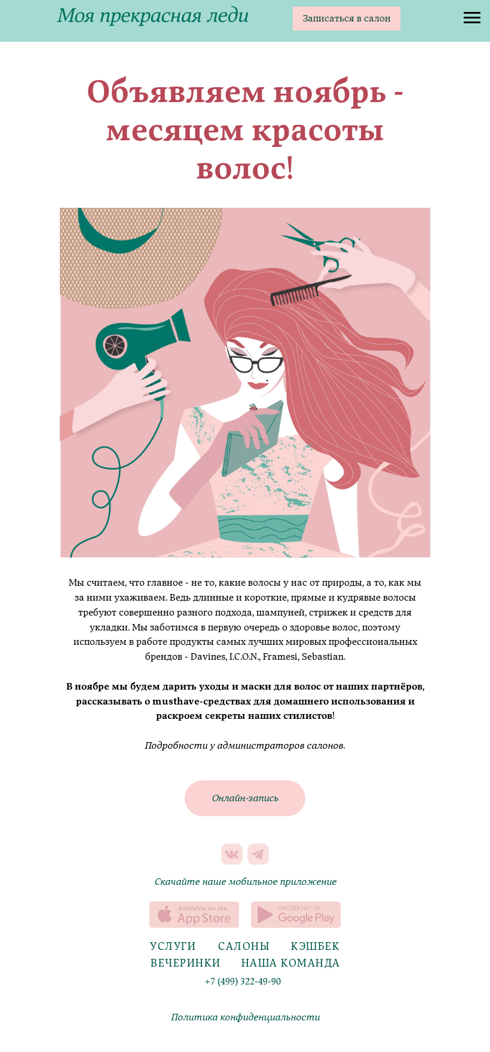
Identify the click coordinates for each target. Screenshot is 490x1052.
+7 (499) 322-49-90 (242, 982)
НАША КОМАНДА (291, 963)
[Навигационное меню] (472, 18)
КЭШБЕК (315, 946)
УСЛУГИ (173, 946)
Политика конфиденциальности (245, 1017)
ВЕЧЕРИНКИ (186, 963)
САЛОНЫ (244, 946)
